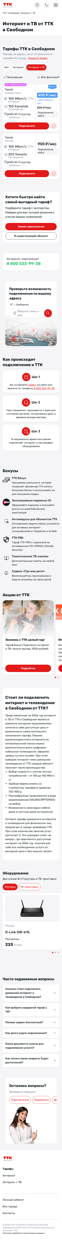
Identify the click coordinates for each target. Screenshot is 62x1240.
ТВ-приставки (29, 886)
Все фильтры (49, 77)
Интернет (18, 67)
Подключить (27, 125)
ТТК (4, 13)
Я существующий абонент (31, 235)
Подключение (20, 1099)
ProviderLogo (14, 5)
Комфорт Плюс (13, 93)
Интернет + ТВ (36, 67)
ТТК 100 (9, 141)
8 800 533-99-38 (24, 263)
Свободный (13, 13)
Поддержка (41, 1099)
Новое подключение (31, 226)
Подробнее (28, 668)
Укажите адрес (38, 58)
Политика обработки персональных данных (23, 1233)
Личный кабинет (13, 1199)
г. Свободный (21, 304)
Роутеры (10, 886)
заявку (32, 384)
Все (6, 67)
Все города (10, 1206)
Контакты (9, 1213)
